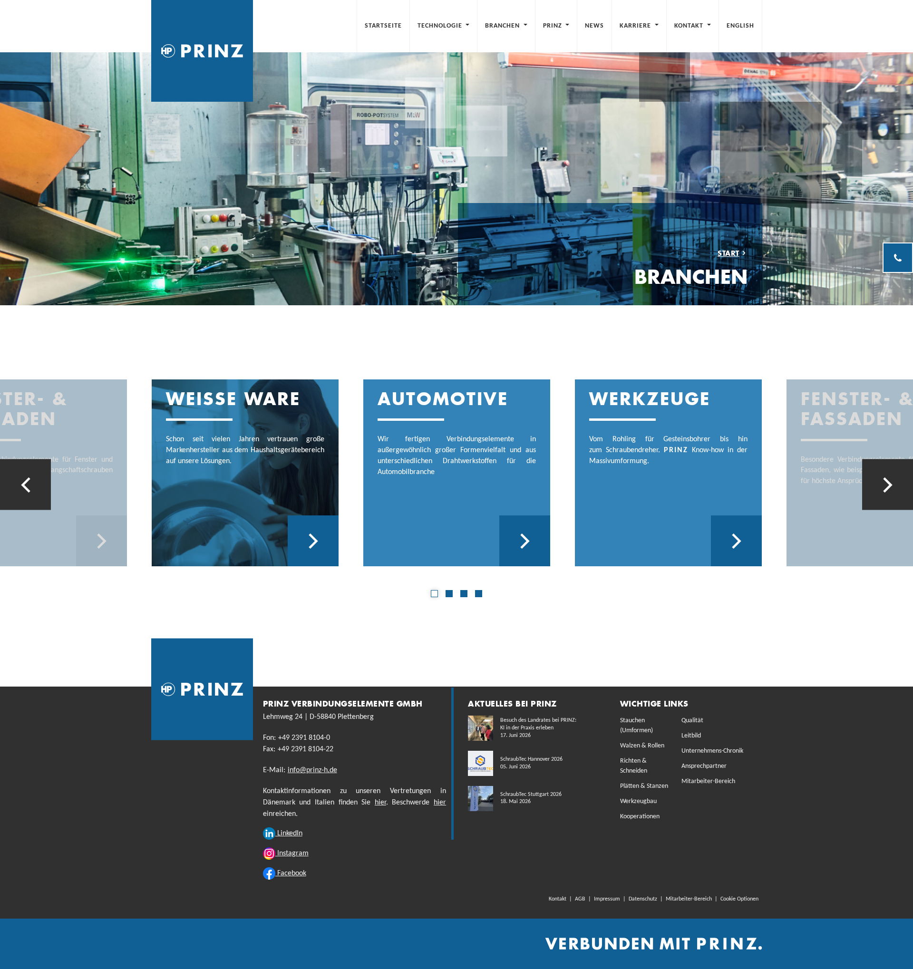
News (594, 25)
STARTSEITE (387, 25)
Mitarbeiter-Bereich (708, 781)
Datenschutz (643, 899)
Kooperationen (640, 816)
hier (380, 802)
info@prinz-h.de (312, 770)
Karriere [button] (636, 25)
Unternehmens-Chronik (712, 751)
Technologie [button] (441, 25)
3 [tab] (463, 593)
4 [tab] (478, 593)
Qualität (692, 720)
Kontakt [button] (689, 25)
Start (728, 253)
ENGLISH (740, 25)
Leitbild (691, 735)
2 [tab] (449, 593)
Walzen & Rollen (642, 745)
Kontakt (557, 899)
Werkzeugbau (638, 801)
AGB (580, 899)
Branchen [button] (503, 25)
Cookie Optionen (739, 899)
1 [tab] (434, 593)
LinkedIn (288, 833)
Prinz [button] (553, 25)
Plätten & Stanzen (644, 786)
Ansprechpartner (704, 766)
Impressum (607, 899)
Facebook (290, 873)
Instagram (292, 853)
